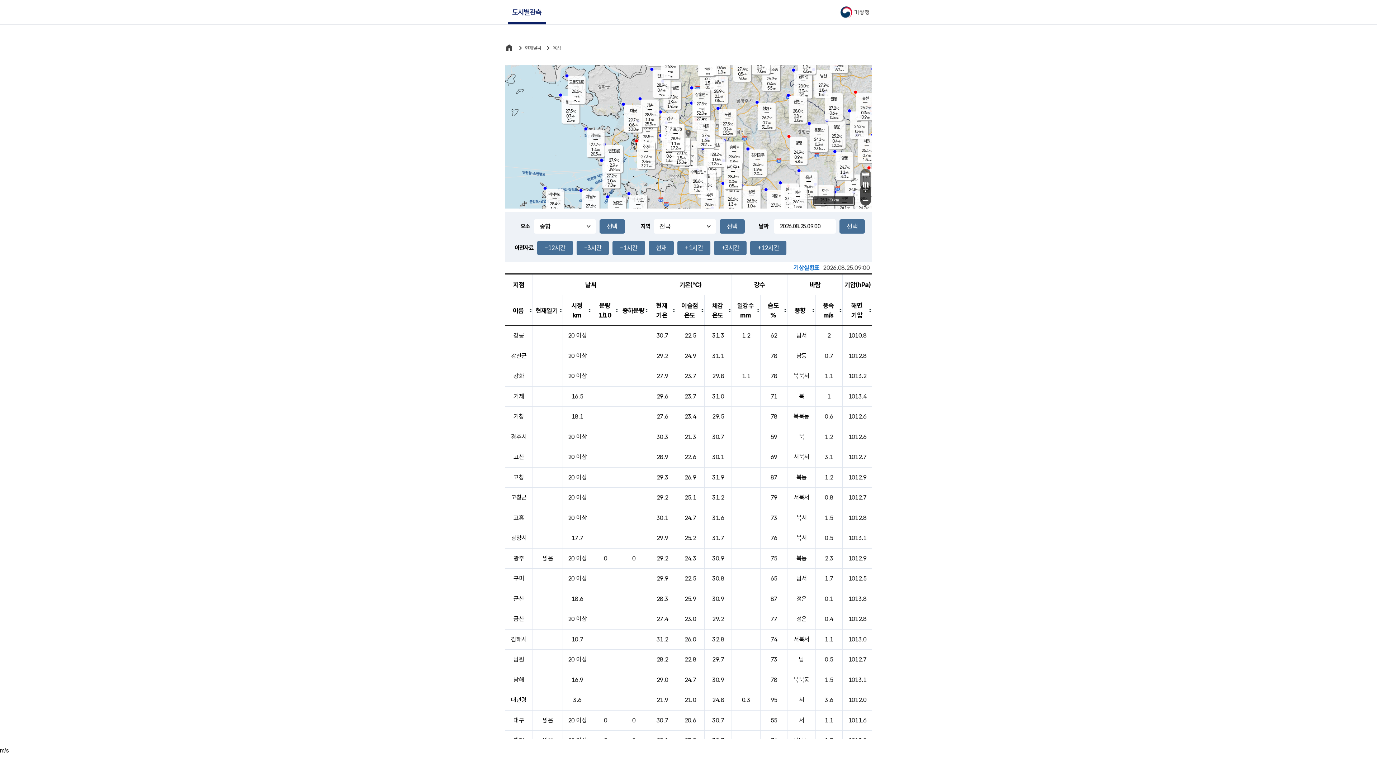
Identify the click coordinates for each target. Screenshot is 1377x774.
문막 (854, 180)
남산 (823, 75)
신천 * (798, 101)
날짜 (763, 226)
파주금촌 (672, 87)
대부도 (638, 200)
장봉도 (596, 135)
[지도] (865, 185)
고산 (519, 456)
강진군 (518, 355)
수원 (709, 195)
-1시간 (629, 248)
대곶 (633, 110)
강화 (519, 375)
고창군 (518, 497)
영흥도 (617, 203)
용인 (751, 191)
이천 (798, 192)
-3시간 (593, 248)
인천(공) (614, 150)
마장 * (775, 196)
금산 (519, 618)
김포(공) (676, 129)
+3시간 (730, 248)
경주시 (518, 436)
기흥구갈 (732, 189)
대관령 (518, 699)
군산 (519, 598)
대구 (519, 720)
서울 (705, 126)
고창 (519, 477)
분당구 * (733, 167)
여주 (825, 190)
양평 (798, 142)
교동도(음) (576, 82)
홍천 (865, 98)
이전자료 (524, 247)
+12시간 (768, 248)
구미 (519, 578)
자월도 (591, 196)
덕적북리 (554, 194)
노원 (727, 114)
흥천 (808, 177)
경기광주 (757, 155)
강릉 (519, 335)
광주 (519, 558)
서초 (716, 145)
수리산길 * (698, 172)
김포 (670, 118)
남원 (519, 659)
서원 (866, 141)
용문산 (819, 130)
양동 (844, 158)
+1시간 (694, 248)
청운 (836, 126)
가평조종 (771, 69)
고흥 (519, 517)
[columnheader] (519, 310)
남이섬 (803, 76)
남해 (519, 679)
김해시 (518, 639)
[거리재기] (865, 174)
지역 (645, 226)
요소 (525, 226)
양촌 (650, 105)
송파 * (734, 147)
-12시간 (555, 248)
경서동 (648, 127)
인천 (646, 147)
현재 (661, 248)
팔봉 (834, 98)
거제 (519, 396)
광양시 (518, 537)
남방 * (719, 82)
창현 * (766, 108)
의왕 (707, 175)
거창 (519, 416)
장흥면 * (701, 94)
